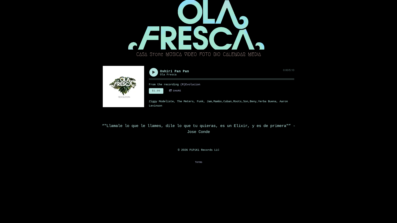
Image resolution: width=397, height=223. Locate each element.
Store (156, 54)
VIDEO (190, 54)
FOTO (205, 54)
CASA (141, 54)
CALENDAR (234, 54)
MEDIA (254, 54)
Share (177, 90)
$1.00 (156, 90)
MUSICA (174, 54)
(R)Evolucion (190, 84)
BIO (216, 54)
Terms (198, 162)
